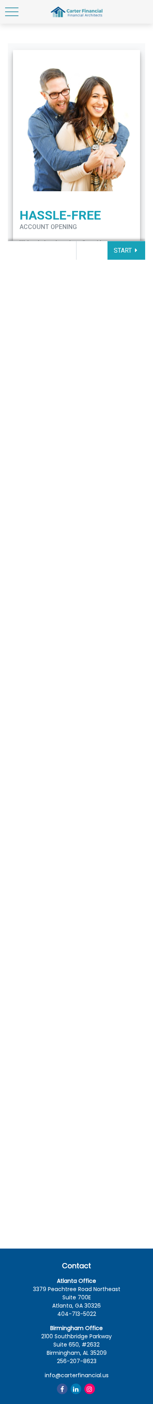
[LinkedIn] (76, 1389)
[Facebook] (62, 1389)
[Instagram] (89, 1389)
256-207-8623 (77, 1361)
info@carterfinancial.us (77, 1375)
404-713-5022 (76, 1314)
